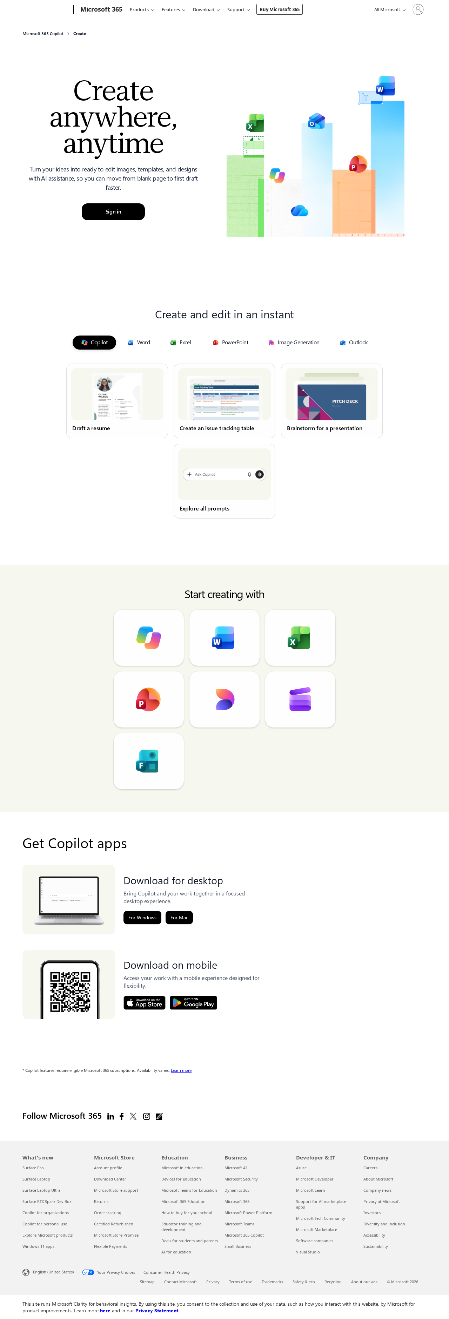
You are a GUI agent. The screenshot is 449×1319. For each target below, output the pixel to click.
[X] (133, 1116)
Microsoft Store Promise (116, 1235)
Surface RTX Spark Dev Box (47, 1201)
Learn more (181, 1070)
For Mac (179, 917)
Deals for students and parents (189, 1240)
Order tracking (107, 1212)
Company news (377, 1190)
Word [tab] (143, 342)
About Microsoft (378, 1179)
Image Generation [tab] (299, 342)
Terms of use (240, 1281)
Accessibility (374, 1235)
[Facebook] (121, 1116)
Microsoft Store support (116, 1190)
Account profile (108, 1167)
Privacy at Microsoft (381, 1201)
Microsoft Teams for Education (189, 1190)
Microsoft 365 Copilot (244, 1235)
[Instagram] (146, 1116)
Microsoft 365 (236, 1201)
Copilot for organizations (45, 1212)
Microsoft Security (241, 1179)
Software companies (314, 1240)
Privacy (213, 1281)
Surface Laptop (36, 1179)
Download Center (110, 1179)
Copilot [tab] (99, 342)
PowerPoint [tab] (235, 342)
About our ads (364, 1281)
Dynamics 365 (236, 1190)
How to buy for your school (186, 1212)
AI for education (176, 1251)
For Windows (142, 917)
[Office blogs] (159, 1116)
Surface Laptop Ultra (41, 1190)
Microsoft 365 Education (183, 1201)
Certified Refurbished (113, 1223)
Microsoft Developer (315, 1179)
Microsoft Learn (310, 1190)
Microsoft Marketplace (316, 1229)
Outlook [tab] (358, 342)
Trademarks (272, 1281)
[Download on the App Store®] (144, 1003)
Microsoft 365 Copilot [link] (42, 33)
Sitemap (147, 1281)
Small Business (237, 1246)
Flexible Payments (110, 1246)
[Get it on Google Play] (193, 1003)
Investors (372, 1212)
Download (203, 9)
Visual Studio (308, 1251)
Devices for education (181, 1179)
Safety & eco (304, 1281)
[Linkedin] (110, 1116)
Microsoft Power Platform (248, 1212)
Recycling (333, 1281)
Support (235, 9)
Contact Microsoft (180, 1281)
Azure (301, 1167)
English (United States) (53, 1271)
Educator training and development (181, 1226)
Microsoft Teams (239, 1223)
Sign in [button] (113, 212)
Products (139, 9)
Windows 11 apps (38, 1246)
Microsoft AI (235, 1167)
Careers (370, 1167)
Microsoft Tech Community (320, 1218)
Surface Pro (33, 1167)
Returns (101, 1201)
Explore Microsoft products (47, 1235)
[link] (117, 401)
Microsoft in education (182, 1167)
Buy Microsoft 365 (280, 9)
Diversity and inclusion (384, 1223)
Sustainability (375, 1246)
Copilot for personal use (44, 1223)
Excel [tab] (185, 342)
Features (171, 9)
